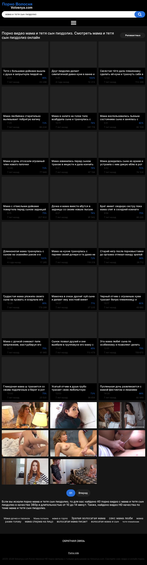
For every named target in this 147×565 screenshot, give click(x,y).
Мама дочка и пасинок (17, 518)
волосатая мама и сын (105, 521)
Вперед (83, 492)
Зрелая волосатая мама (88, 518)
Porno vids (73, 553)
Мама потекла (41, 518)
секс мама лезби (121, 518)
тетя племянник (130, 521)
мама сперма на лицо (39, 521)
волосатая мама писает (72, 521)
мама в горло (60, 518)
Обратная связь (73, 540)
